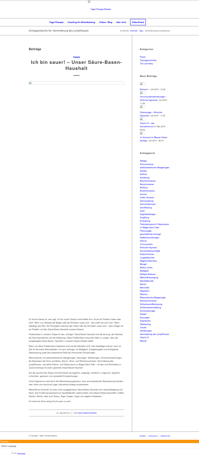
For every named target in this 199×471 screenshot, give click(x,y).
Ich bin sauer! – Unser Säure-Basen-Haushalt (76, 65)
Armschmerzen (147, 164)
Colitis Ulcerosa (147, 197)
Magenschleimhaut (148, 260)
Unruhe (143, 327)
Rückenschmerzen (148, 300)
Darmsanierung (146, 200)
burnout (143, 194)
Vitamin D (144, 337)
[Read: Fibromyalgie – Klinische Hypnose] (143, 107)
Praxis (76, 57)
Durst (142, 210)
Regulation (144, 290)
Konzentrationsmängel (150, 250)
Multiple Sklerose (147, 274)
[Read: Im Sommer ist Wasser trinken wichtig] (143, 133)
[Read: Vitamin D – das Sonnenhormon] (143, 119)
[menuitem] (56, 22)
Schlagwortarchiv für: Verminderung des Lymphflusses (58, 30)
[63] (76, 197)
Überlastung (145, 324)
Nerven (143, 284)
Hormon (143, 240)
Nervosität (144, 287)
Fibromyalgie (145, 230)
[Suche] (150, 22)
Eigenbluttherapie (147, 214)
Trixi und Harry (146, 63)
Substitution (145, 320)
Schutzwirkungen (147, 310)
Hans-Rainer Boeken (87, 413)
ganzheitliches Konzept (150, 234)
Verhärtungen (146, 330)
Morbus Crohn (146, 267)
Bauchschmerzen (148, 180)
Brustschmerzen (147, 190)
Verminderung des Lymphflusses (154, 334)
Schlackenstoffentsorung (151, 304)
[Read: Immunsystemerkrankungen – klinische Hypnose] (143, 93)
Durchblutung (146, 207)
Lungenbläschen (147, 257)
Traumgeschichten (148, 60)
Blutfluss (144, 187)
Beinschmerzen (147, 184)
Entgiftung (144, 217)
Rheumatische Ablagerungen (153, 297)
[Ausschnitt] (99, 9)
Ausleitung (144, 177)
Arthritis (143, 170)
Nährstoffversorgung (149, 277)
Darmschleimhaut (148, 204)
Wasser (143, 340)
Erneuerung (145, 220)
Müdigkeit (144, 270)
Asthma (143, 174)
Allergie (143, 160)
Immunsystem (146, 244)
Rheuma (143, 294)
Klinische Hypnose (148, 247)
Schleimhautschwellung (150, 307)
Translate (21, 453)
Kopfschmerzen (147, 254)
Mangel (143, 264)
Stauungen (145, 317)
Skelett (143, 314)
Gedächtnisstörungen (149, 237)
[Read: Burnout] (143, 84)
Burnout (143, 89)
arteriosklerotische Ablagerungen (154, 167)
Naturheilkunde (146, 280)
